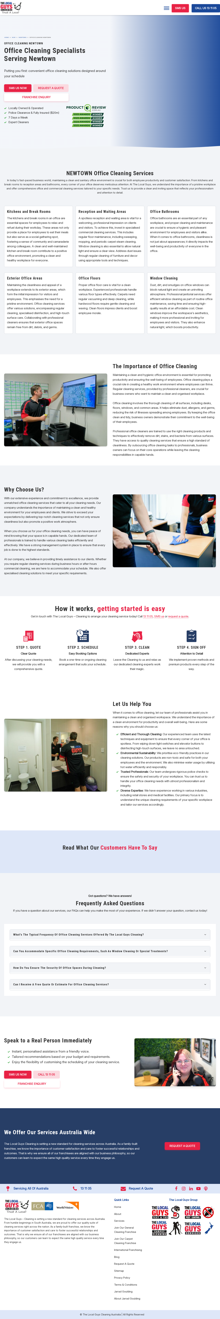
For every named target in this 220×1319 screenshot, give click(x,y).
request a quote (178, 616)
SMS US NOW (18, 88)
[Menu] (166, 8)
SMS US (180, 8)
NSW (13, 37)
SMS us (159, 616)
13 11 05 (148, 616)
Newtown (22, 37)
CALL (46, 1074)
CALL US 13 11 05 (206, 8)
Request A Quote (51, 88)
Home (6, 37)
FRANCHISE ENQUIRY (36, 97)
